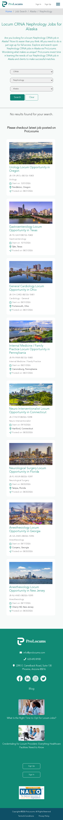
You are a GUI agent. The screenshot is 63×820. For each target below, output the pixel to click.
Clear (31, 97)
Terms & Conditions (26, 816)
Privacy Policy (44, 816)
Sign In (38, 4)
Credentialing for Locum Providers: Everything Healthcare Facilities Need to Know (31, 746)
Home (8, 11)
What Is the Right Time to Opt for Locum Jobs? (31, 718)
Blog (31, 688)
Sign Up (48, 4)
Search (17, 97)
